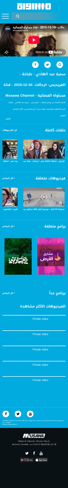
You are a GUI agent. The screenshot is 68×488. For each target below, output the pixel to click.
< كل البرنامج (8, 178)
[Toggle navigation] (5, 16)
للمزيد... (7, 118)
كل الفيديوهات (9, 130)
